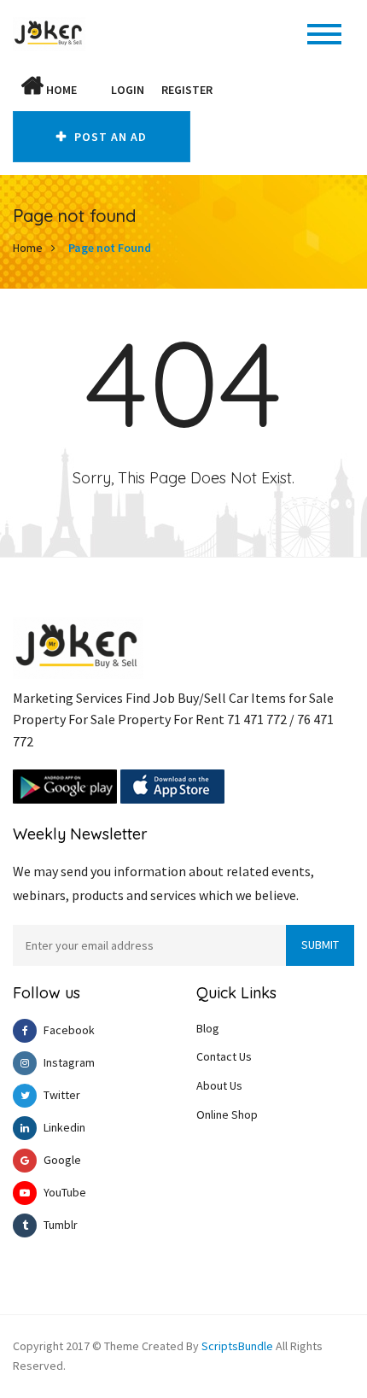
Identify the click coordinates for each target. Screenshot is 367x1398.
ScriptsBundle (237, 1346)
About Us (219, 1085)
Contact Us (224, 1056)
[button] (93, 89)
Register (187, 89)
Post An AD (109, 136)
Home (60, 89)
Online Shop (227, 1114)
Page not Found (109, 247)
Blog (207, 1028)
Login (127, 89)
